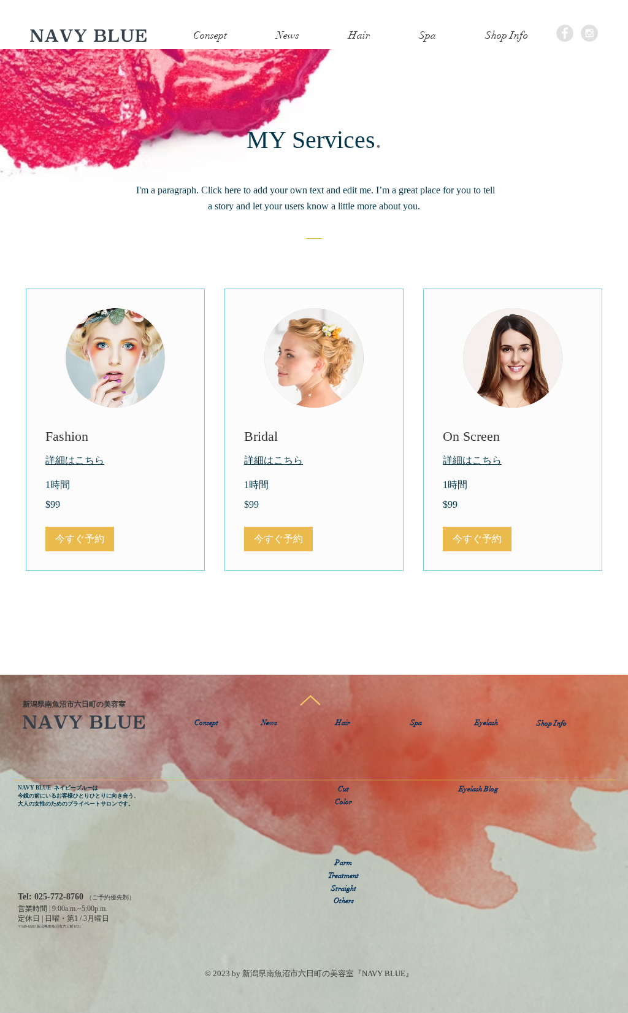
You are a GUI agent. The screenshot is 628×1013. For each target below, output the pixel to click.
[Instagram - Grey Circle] (589, 33)
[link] (115, 436)
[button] (343, 35)
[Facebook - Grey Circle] (564, 33)
